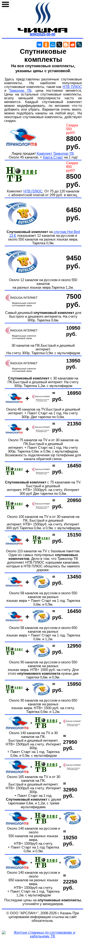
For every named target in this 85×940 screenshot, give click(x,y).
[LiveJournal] (79, 44)
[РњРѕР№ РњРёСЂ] (52, 44)
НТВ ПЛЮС (72, 87)
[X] (59, 44)
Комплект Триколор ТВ (55, 153)
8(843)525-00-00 (42, 34)
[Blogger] (66, 44)
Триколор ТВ (20, 90)
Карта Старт (53, 157)
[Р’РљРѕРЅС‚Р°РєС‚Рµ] (39, 44)
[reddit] (72, 44)
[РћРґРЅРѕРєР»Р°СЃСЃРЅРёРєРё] (46, 44)
